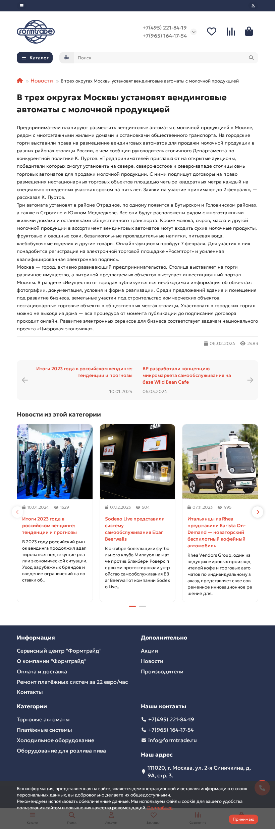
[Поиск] (251, 57)
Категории (32, 706)
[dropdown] (22, 5)
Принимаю (243, 819)
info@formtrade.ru (172, 740)
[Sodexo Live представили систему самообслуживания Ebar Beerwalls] (137, 462)
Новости (42, 80)
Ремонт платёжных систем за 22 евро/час (72, 681)
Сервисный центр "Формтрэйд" (59, 650)
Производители (162, 671)
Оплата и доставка (42, 671)
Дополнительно (164, 637)
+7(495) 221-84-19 (165, 27)
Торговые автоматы (43, 719)
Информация (36, 637)
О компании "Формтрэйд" (52, 661)
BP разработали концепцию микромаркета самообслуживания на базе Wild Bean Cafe (187, 375)
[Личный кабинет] (253, 5)
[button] (17, 512)
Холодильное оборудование (55, 740)
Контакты (30, 691)
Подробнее (160, 808)
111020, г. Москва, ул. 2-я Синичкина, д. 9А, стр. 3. (199, 771)
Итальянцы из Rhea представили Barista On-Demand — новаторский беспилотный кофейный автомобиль (216, 532)
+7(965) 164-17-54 (165, 36)
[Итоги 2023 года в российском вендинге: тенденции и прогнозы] (55, 462)
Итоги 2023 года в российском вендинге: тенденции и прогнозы (84, 372)
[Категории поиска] (66, 57)
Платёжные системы (44, 729)
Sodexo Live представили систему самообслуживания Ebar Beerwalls (135, 529)
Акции (149, 650)
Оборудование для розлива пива (61, 750)
